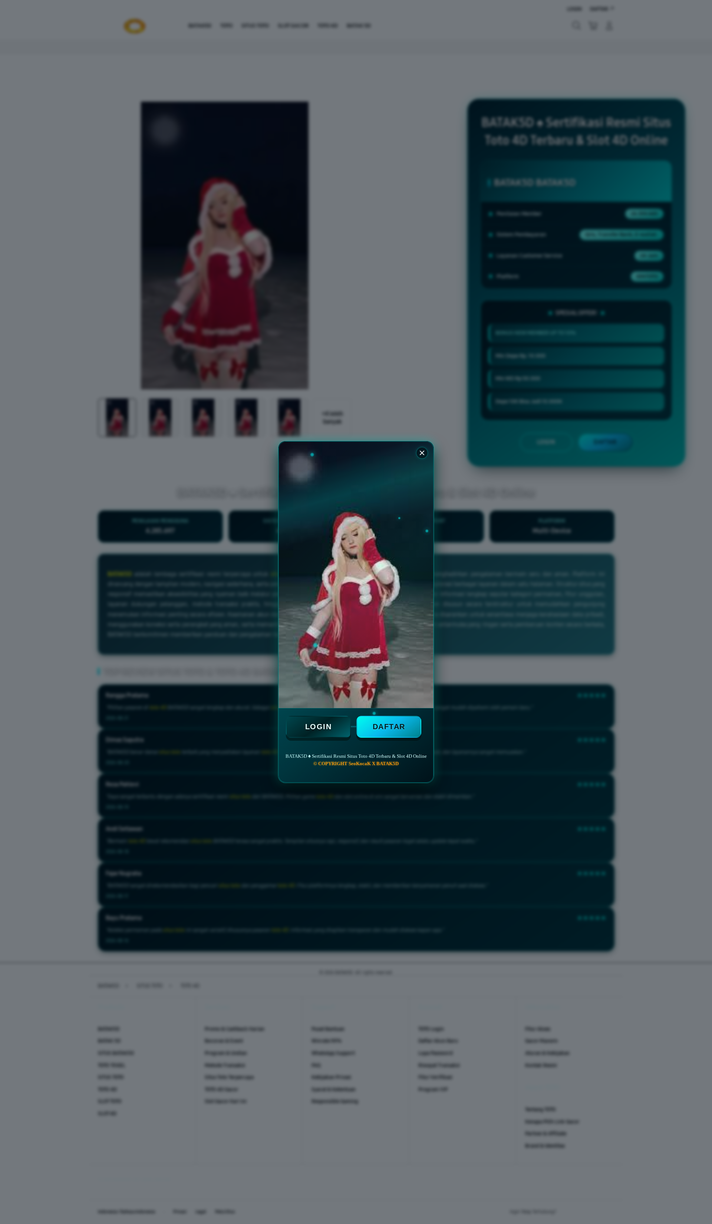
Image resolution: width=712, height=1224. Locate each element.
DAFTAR (389, 727)
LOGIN (318, 727)
